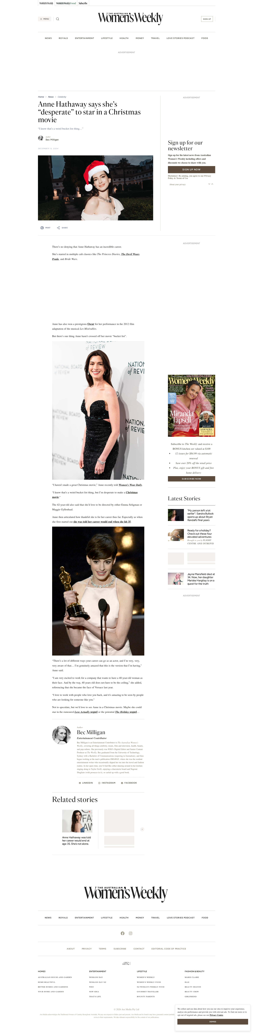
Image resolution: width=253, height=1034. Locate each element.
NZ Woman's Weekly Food (150, 946)
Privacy (87, 908)
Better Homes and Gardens (53, 946)
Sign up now (191, 129)
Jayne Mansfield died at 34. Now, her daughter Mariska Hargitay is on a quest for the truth (201, 538)
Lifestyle (107, 38)
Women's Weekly (146, 936)
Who (91, 946)
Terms (102, 908)
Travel (155, 38)
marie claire (192, 936)
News (48, 38)
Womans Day (96, 936)
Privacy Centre (216, 1015)
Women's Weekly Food (149, 941)
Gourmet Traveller (147, 951)
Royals (63, 38)
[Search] (57, 19)
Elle (187, 941)
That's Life (95, 956)
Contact (139, 908)
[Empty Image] (176, 518)
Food (204, 38)
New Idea (94, 951)
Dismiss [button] (212, 1022)
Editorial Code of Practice (169, 908)
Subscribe (120, 908)
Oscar (90, 283)
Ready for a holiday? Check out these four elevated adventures (199, 493)
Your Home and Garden (51, 951)
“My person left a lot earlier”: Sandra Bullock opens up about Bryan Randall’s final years (200, 474)
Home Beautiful (46, 941)
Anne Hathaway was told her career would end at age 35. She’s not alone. (76, 800)
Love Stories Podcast (180, 38)
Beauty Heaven (193, 946)
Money (140, 38)
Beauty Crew (192, 951)
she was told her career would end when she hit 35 (102, 481)
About (71, 908)
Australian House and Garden (55, 936)
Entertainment (84, 38)
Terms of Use (182, 137)
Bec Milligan (52, 99)
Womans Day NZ (97, 941)
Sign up (207, 19)
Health (124, 38)
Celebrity (62, 56)
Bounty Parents (146, 956)
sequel (86, 671)
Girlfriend (191, 956)
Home (41, 56)
